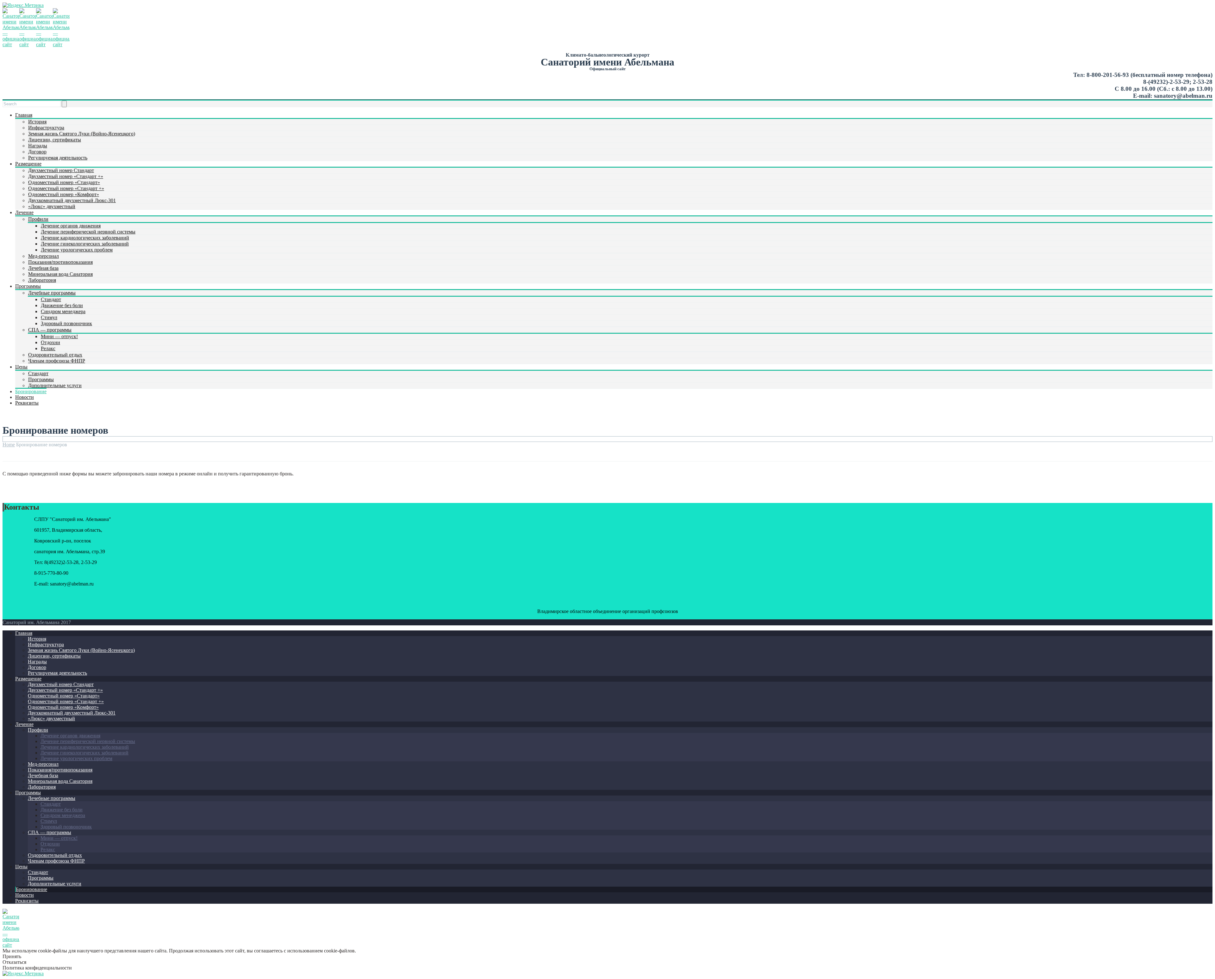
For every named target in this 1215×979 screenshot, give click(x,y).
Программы (28, 286)
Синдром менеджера (63, 311)
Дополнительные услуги (55, 385)
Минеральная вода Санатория (60, 274)
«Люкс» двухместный (51, 206)
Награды (37, 145)
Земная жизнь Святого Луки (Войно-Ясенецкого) (81, 133)
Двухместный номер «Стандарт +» (65, 176)
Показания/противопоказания (60, 262)
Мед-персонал (43, 256)
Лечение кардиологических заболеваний (85, 237)
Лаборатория (42, 280)
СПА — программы (50, 329)
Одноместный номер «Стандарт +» (66, 188)
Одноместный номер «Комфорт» (63, 194)
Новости (24, 397)
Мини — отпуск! (59, 336)
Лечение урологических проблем (77, 249)
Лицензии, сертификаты (54, 139)
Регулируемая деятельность (57, 157)
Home (9, 444)
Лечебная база (43, 268)
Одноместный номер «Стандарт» (64, 182)
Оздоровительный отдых (55, 354)
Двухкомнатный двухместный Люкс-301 (72, 200)
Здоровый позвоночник (66, 323)
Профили (38, 219)
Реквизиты (27, 403)
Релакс (48, 348)
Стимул (49, 317)
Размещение (28, 163)
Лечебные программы (52, 292)
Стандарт (51, 299)
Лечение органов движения (71, 225)
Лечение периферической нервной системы (88, 231)
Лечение (24, 212)
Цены (21, 366)
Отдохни (50, 342)
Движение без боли (62, 305)
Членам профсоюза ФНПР (56, 360)
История (37, 121)
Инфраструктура (46, 127)
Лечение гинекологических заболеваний (85, 243)
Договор (37, 151)
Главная (23, 115)
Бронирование (31, 391)
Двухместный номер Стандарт (61, 170)
